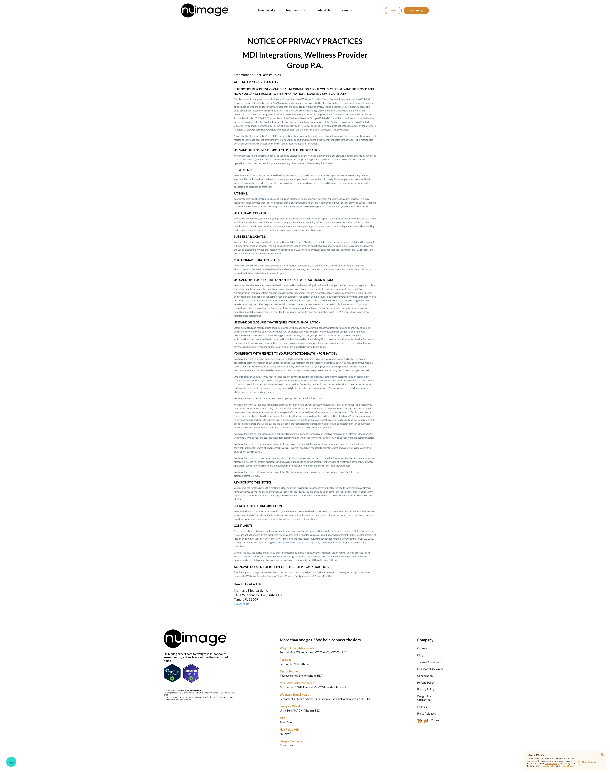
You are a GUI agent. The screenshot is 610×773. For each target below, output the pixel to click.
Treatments (293, 10)
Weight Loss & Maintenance (298, 648)
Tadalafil (341, 687)
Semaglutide (287, 652)
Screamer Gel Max (292, 699)
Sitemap (422, 706)
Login (393, 10)
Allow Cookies (589, 762)
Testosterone (289, 671)
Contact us (241, 604)
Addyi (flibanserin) (317, 699)
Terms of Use (566, 766)
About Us (324, 10)
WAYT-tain (338, 652)
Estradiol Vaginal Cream (345, 699)
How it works (266, 10)
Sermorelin (286, 664)
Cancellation (425, 675)
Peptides (285, 659)
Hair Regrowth (289, 729)
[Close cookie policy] (603, 754)
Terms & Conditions (429, 662)
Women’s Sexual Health (295, 694)
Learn (344, 10)
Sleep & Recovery (291, 741)
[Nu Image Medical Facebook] (419, 721)
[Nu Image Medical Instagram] (425, 721)
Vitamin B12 (311, 710)
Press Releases (426, 713)
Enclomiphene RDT (311, 675)
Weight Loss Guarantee (425, 698)
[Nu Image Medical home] (204, 10)
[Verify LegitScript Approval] (172, 673)
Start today (416, 10)
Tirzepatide (304, 652)
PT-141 (366, 699)
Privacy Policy (425, 689)
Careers (422, 648)
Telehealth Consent (429, 720)
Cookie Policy (552, 763)
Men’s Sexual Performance (297, 683)
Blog (420, 655)
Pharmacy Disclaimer (430, 669)
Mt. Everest (288, 687)
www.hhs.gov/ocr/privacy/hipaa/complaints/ (296, 542)
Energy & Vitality (291, 706)
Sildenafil (327, 687)
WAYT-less (321, 652)
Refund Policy (425, 682)
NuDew (285, 733)
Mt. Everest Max (309, 687)
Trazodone (286, 745)
